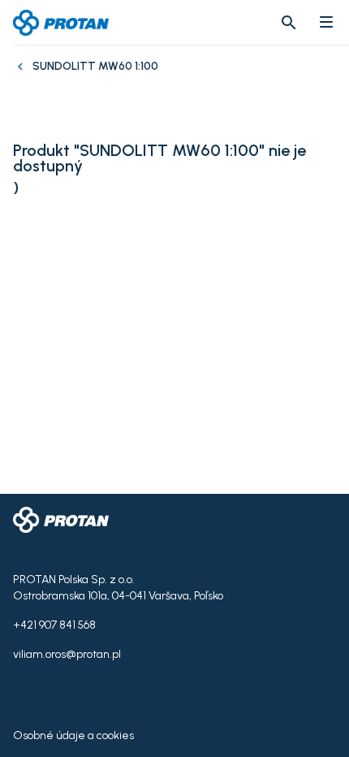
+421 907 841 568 (54, 625)
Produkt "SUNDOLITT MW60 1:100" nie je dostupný (159, 158)
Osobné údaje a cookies (73, 735)
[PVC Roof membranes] (22, 74)
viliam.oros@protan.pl (67, 654)
